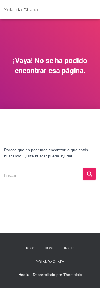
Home (50, 248)
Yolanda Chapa (50, 262)
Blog (30, 248)
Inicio (69, 248)
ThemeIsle (72, 274)
